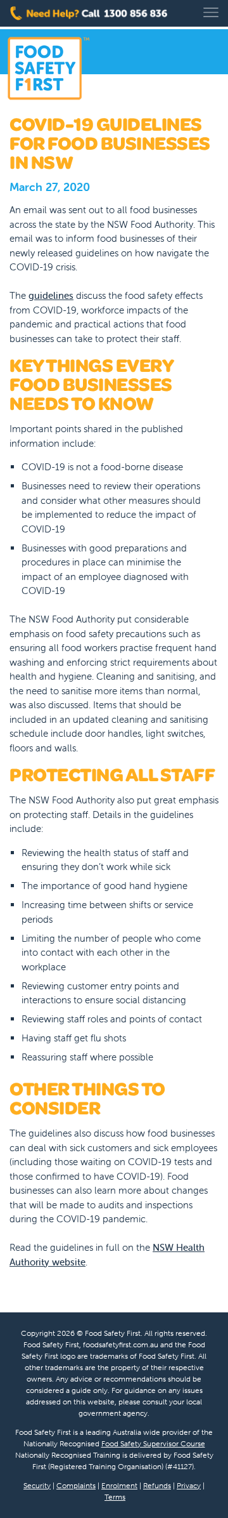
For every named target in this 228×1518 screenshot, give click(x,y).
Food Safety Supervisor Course (153, 1443)
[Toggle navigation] (211, 12)
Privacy (189, 1485)
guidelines (50, 295)
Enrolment (119, 1485)
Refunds (157, 1485)
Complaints (76, 1485)
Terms (114, 1497)
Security (37, 1485)
